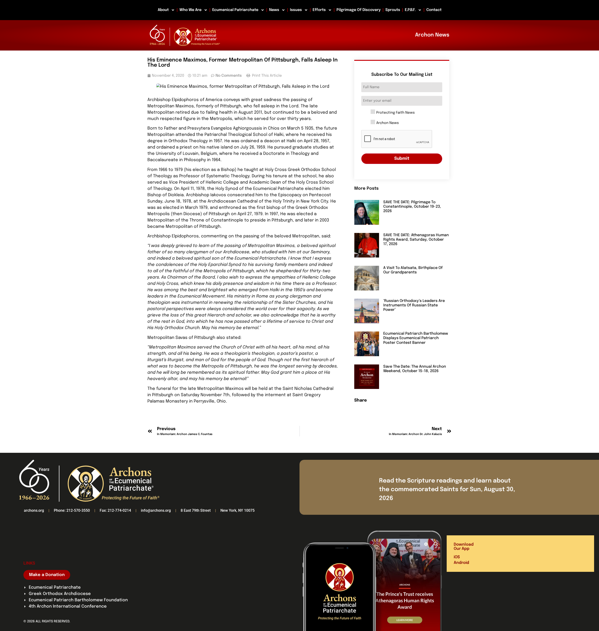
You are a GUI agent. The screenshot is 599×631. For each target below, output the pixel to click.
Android (461, 563)
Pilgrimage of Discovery (358, 10)
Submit (401, 158)
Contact (434, 10)
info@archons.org (156, 510)
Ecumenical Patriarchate (235, 10)
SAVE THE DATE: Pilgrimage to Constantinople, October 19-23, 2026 (412, 206)
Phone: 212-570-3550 (72, 510)
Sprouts (392, 10)
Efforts (319, 10)
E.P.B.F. (410, 10)
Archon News (387, 123)
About (163, 10)
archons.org (34, 510)
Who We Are (190, 10)
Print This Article (266, 76)
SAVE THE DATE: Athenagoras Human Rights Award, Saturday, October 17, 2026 (416, 239)
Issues (296, 10)
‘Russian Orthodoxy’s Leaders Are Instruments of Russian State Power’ (414, 305)
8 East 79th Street (196, 510)
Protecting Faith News (395, 113)
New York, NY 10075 (237, 510)
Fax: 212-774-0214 (115, 510)
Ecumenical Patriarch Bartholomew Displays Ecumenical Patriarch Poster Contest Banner (415, 338)
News (274, 10)
